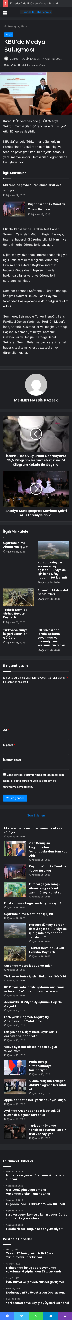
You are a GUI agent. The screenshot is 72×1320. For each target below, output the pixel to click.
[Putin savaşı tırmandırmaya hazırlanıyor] (15, 1067)
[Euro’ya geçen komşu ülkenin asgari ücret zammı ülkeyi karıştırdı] (15, 889)
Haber (25, 26)
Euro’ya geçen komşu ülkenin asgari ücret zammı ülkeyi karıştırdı (45, 888)
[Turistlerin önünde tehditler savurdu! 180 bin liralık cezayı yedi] (15, 1131)
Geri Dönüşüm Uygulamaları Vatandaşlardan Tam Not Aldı (48, 849)
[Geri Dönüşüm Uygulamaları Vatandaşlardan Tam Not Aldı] (15, 848)
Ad (6, 730)
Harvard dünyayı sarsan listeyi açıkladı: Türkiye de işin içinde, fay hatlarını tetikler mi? (52, 570)
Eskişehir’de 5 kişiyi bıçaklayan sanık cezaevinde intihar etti (30, 1034)
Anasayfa (13, 26)
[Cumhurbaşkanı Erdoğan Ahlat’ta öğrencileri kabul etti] (15, 1086)
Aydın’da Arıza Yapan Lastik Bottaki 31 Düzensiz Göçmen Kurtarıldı (32, 1113)
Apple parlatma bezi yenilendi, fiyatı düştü (35, 1100)
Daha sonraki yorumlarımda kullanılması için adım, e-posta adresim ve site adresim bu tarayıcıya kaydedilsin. (33, 780)
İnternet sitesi (12, 759)
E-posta (9, 744)
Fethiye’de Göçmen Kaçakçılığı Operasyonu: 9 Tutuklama (26, 1019)
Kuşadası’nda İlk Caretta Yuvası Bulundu (34, 3)
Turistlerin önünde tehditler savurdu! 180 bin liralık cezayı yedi (47, 1130)
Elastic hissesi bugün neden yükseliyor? (32, 903)
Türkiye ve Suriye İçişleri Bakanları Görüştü (15, 634)
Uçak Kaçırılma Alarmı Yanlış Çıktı (16, 545)
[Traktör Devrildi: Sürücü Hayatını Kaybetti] (18, 597)
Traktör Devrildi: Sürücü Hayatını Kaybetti (15, 613)
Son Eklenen (36, 815)
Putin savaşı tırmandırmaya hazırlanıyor (40, 1066)
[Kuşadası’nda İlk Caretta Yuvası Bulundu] (14, 209)
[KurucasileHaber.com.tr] (36, 12)
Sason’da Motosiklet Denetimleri (53, 592)
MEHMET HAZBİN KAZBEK (24, 58)
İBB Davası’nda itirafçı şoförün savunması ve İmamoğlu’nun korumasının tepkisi (52, 637)
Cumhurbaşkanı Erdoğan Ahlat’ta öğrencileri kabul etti (48, 1085)
